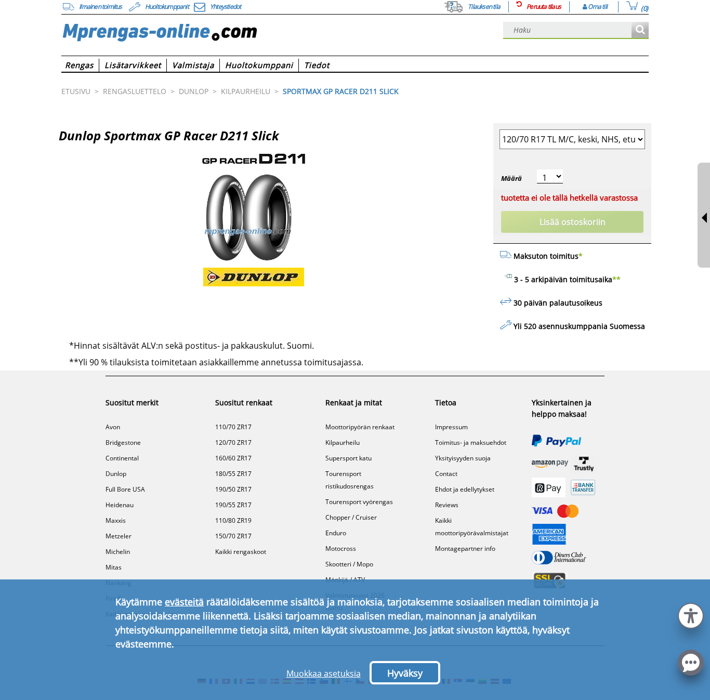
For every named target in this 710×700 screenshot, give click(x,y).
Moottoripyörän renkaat (360, 426)
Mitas (114, 567)
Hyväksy (405, 673)
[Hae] (640, 30)
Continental (122, 458)
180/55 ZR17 (233, 473)
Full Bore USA (125, 489)
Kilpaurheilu (342, 442)
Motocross (340, 548)
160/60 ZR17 (233, 458)
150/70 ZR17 (233, 536)
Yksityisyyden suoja (463, 458)
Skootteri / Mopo (349, 564)
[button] (691, 614)
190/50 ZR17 (233, 489)
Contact (446, 473)
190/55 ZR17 (233, 504)
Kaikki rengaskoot (240, 551)
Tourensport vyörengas (359, 501)
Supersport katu (348, 458)
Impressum (451, 426)
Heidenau (120, 504)
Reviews (446, 504)
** (616, 279)
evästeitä (184, 602)
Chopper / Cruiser (351, 517)
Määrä (511, 178)
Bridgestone (123, 442)
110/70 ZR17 (233, 426)
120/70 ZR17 (233, 442)
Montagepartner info (465, 548)
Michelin (118, 551)
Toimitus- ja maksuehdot (470, 442)
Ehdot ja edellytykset (464, 489)
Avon (113, 426)
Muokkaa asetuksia (323, 673)
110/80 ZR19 (233, 520)
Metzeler (119, 536)
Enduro (335, 533)
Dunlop (116, 473)
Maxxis (116, 520)
